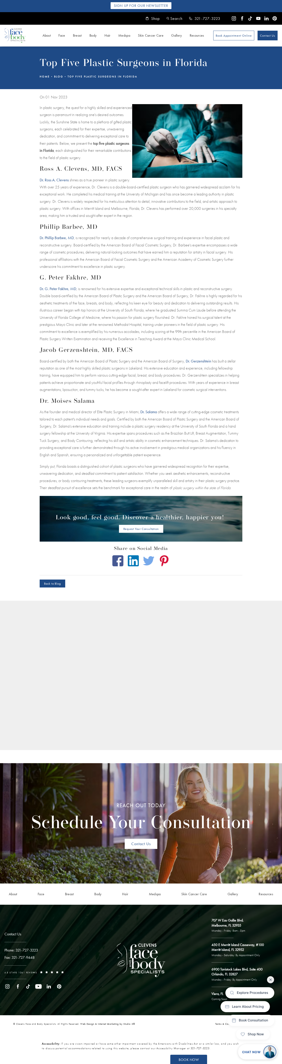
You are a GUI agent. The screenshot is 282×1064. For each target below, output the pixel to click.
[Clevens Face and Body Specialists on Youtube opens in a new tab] (258, 18)
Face (61, 35)
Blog (58, 76)
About (47, 35)
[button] (174, 18)
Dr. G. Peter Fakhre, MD (58, 288)
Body (92, 35)
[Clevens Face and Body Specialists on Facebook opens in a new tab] (242, 18)
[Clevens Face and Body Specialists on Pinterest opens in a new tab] (275, 18)
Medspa (124, 35)
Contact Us (267, 36)
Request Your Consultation (141, 529)
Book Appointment (234, 36)
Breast (77, 35)
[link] (204, 19)
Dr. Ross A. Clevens (54, 179)
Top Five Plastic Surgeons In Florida (102, 76)
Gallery (176, 35)
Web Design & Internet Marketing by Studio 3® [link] (107, 1023)
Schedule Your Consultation (141, 817)
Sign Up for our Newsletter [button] (141, 5)
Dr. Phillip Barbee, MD (57, 237)
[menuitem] (234, 18)
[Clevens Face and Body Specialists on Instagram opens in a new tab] (234, 18)
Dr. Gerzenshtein (198, 361)
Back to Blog (52, 583)
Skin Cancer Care (150, 35)
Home (45, 76)
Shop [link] (155, 19)
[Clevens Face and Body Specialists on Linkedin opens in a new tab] (266, 18)
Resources (197, 35)
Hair (107, 35)
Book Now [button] (189, 1059)
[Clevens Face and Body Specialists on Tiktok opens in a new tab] (250, 18)
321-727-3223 (200, 1048)
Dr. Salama (148, 411)
